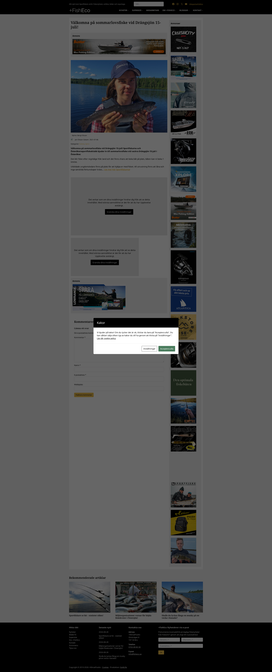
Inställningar (149, 348)
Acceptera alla (166, 348)
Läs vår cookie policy (106, 338)
